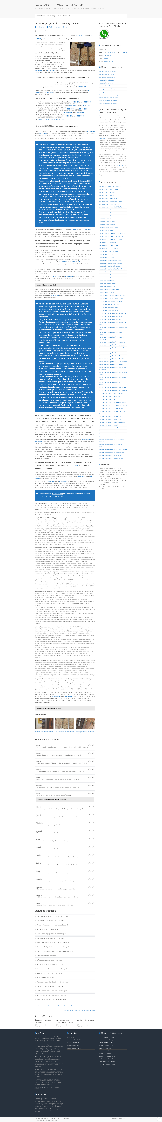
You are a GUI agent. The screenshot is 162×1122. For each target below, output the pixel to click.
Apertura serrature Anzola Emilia (108, 189)
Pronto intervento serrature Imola (108, 425)
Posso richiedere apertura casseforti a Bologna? (51, 999)
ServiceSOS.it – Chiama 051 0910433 (60, 5)
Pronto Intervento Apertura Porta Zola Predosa (113, 390)
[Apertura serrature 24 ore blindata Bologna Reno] (85, 723)
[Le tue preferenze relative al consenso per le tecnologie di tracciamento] (159, 1119)
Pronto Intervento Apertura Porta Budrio (110, 319)
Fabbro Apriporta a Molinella (107, 287)
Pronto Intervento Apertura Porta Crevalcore (112, 345)
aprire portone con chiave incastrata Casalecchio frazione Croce (55, 1006)
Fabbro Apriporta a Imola (106, 281)
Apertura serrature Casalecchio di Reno (110, 201)
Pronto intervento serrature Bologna (109, 396)
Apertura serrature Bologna (107, 192)
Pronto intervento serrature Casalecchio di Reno (113, 405)
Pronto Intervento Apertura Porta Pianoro (111, 365)
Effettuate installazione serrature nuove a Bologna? (52, 991)
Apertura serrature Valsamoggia (108, 245)
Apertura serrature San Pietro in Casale (110, 239)
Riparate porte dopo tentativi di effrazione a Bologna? (53, 947)
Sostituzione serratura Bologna (108, 101)
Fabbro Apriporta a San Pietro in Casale (110, 301)
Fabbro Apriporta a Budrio (106, 257)
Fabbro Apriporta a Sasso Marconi (109, 304)
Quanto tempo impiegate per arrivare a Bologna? (51, 934)
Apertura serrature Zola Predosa (108, 248)
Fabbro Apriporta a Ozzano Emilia (109, 289)
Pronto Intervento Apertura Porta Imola (110, 353)
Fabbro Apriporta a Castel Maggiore (109, 266)
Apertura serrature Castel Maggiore (109, 204)
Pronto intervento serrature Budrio (109, 399)
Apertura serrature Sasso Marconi (109, 242)
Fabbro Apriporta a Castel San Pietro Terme (112, 269)
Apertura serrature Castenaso (107, 210)
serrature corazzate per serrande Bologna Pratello (79, 1010)
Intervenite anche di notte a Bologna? (48, 929)
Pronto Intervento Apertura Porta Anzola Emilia (112, 313)
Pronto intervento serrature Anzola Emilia (111, 393)
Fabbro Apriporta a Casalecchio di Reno (110, 263)
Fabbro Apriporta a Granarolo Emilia (109, 278)
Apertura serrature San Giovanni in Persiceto (112, 233)
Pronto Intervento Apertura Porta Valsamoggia (112, 387)
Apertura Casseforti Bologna (107, 74)
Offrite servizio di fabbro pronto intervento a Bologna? (53, 916)
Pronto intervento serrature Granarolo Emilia (112, 422)
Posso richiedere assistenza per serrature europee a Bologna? (55, 951)
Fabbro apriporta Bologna (106, 80)
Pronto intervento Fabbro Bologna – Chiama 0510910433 (53, 16)
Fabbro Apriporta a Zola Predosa (108, 310)
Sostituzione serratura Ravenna (108, 103)
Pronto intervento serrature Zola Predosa (111, 458)
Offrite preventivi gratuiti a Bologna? (47, 956)
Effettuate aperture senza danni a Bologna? (50, 960)
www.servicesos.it (109, 61)
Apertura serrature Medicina (107, 222)
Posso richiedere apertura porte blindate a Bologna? (52, 925)
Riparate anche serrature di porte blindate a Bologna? (53, 982)
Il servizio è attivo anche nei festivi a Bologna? (50, 973)
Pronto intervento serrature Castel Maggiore (112, 408)
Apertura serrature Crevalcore (107, 213)
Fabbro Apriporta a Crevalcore (108, 275)
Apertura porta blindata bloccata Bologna (111, 186)
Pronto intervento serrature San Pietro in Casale (113, 450)
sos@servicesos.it (108, 58)
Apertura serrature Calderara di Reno (109, 198)
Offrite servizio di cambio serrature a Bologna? (50, 938)
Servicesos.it (40, 27)
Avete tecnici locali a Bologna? (46, 977)
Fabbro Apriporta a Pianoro (107, 292)
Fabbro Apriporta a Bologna (107, 254)
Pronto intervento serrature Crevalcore (110, 419)
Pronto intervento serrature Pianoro (109, 437)
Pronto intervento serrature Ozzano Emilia (111, 434)
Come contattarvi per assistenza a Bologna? (50, 986)
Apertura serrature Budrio (106, 195)
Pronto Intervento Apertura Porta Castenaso (112, 342)
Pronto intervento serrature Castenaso (110, 416)
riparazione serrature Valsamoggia (43, 1021)
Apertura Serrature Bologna (107, 77)
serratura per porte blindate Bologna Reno (64, 1021)
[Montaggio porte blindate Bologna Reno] (44, 723)
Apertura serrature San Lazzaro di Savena (111, 236)
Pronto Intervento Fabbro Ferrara (108, 98)
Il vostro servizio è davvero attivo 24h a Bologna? (51, 995)
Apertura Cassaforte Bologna (107, 71)
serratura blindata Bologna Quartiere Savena (51, 119)
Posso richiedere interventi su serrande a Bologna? (52, 969)
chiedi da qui (109, 55)
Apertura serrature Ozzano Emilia (108, 227)
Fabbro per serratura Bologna (58, 27)
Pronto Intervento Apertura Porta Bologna (111, 316)
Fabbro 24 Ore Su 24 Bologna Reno (64, 731)
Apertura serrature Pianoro (106, 230)
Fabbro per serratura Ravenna (107, 92)
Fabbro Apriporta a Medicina (107, 284)
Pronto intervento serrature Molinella (109, 431)
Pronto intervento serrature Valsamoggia (111, 455)
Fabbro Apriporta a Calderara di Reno (110, 260)
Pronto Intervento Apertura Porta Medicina (111, 356)
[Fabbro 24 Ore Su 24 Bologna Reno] (64, 723)
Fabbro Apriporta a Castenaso (108, 272)
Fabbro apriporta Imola (106, 83)
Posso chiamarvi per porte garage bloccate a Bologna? (53, 942)
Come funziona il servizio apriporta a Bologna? (50, 920)
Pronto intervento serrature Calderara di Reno (112, 402)
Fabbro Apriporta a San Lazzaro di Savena (111, 298)
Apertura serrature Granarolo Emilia (109, 216)
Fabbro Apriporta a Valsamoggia (108, 307)
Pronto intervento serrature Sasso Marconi (111, 453)
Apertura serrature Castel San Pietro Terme (111, 207)
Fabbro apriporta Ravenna (106, 86)
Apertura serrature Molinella (107, 225)
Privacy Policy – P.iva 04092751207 (119, 1118)
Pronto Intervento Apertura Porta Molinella (111, 359)
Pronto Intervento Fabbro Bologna (109, 95)
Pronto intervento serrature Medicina (109, 428)
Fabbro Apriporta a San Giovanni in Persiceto (112, 295)
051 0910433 (79, 35)
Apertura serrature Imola (106, 219)
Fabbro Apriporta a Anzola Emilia (108, 251)
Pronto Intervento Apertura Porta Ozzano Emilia (113, 362)
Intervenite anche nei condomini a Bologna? (50, 964)
